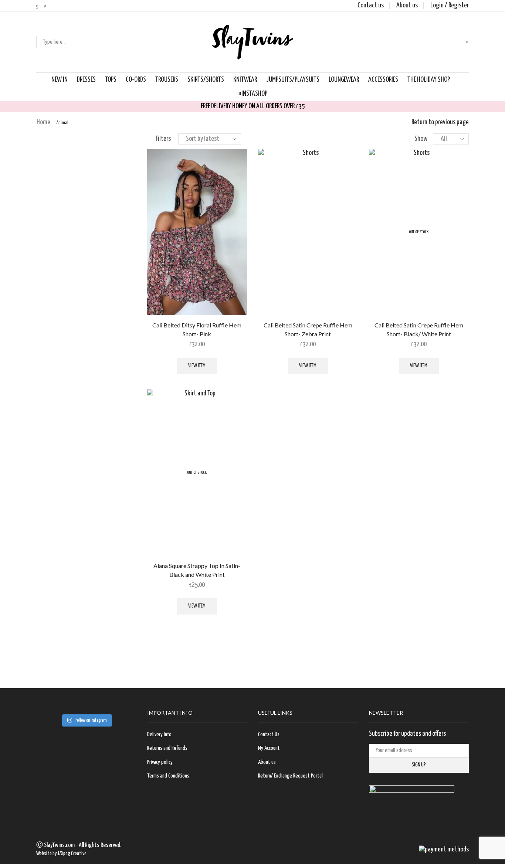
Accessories (383, 79)
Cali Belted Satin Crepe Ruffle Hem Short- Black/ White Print (418, 329)
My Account (269, 748)
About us (407, 5)
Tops (110, 79)
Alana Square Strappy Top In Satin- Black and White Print (196, 570)
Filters (163, 138)
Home (43, 122)
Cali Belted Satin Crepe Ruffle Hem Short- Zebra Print (308, 329)
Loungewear (344, 79)
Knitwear (245, 79)
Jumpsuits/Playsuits (292, 79)
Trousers (166, 79)
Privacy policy (160, 762)
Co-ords (136, 79)
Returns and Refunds (167, 748)
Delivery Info (159, 734)
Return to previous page (440, 122)
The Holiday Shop (428, 79)
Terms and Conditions (168, 776)
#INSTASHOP (252, 93)
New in (59, 79)
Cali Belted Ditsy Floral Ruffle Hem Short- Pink (196, 329)
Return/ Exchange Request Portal (290, 776)
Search (152, 42)
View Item (197, 365)
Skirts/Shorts (205, 79)
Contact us (370, 5)
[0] (461, 42)
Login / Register (449, 5)
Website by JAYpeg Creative (61, 853)
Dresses (86, 79)
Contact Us (268, 734)
